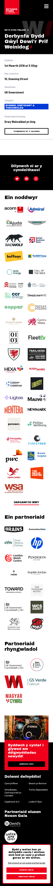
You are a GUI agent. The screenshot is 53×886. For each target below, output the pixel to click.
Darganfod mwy (26, 502)
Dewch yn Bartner (38, 783)
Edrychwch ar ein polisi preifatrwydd (26, 863)
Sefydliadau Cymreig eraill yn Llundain (13, 792)
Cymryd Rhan (11, 783)
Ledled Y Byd (35, 801)
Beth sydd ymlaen (15, 30)
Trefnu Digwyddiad (38, 789)
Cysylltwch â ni (12, 801)
